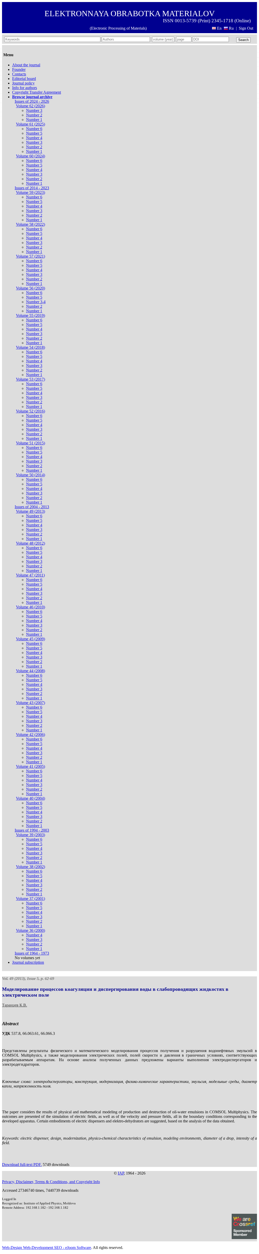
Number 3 (34, 110)
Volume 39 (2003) (30, 835)
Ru (231, 28)
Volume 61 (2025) (30, 124)
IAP (121, 1173)
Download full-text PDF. (22, 1164)
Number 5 (34, 133)
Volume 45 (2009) (30, 639)
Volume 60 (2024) (30, 156)
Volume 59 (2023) (30, 192)
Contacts (19, 74)
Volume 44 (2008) (30, 671)
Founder (19, 69)
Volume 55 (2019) (30, 315)
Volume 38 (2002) (30, 867)
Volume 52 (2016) (30, 411)
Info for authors (24, 88)
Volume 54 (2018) (30, 347)
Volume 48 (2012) (30, 543)
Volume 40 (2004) (30, 798)
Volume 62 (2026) (30, 106)
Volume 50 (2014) (30, 475)
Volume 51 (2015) (30, 443)
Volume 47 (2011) (30, 575)
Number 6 (34, 129)
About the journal (26, 65)
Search (243, 40)
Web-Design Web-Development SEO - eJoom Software (46, 1247)
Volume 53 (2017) (30, 379)
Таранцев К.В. (14, 1005)
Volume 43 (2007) (30, 703)
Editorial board (24, 78)
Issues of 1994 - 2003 (32, 830)
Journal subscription (28, 962)
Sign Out (246, 28)
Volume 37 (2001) (30, 898)
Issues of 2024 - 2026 (32, 101)
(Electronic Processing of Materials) (118, 28)
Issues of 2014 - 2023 (32, 188)
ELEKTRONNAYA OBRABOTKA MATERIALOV (130, 13)
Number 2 (34, 115)
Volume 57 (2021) (30, 256)
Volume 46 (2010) (30, 607)
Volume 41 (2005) (30, 766)
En (219, 28)
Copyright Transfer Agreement (36, 92)
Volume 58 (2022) (30, 224)
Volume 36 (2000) (30, 930)
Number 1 (34, 119)
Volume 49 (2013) (30, 511)
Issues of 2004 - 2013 (32, 507)
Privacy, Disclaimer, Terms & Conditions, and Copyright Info (51, 1182)
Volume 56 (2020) (30, 288)
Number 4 (34, 138)
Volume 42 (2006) (30, 734)
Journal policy (23, 83)
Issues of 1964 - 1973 (32, 953)
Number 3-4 (36, 302)
